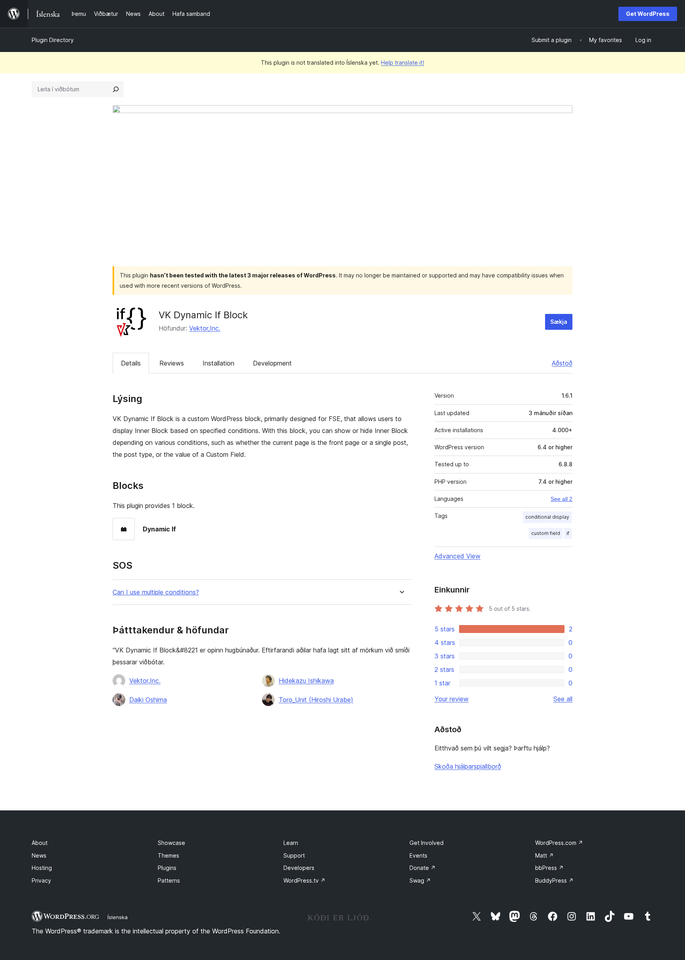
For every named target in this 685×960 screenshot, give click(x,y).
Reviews (171, 363)
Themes (168, 855)
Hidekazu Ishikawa (306, 681)
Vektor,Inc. (204, 328)
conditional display (547, 517)
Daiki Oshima (148, 700)
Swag (420, 880)
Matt (544, 855)
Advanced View (457, 556)
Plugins (167, 867)
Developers (298, 867)
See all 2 (561, 499)
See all (562, 699)
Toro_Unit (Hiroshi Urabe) (316, 700)
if (567, 533)
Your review (451, 699)
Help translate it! (402, 62)
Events (418, 855)
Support (294, 855)
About (40, 842)
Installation (218, 363)
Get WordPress (648, 13)
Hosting (42, 867)
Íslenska (117, 917)
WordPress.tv (304, 880)
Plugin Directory (53, 40)
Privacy (41, 880)
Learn (290, 842)
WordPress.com (559, 842)
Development (272, 363)
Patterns (169, 880)
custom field (545, 533)
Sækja (558, 321)
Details (131, 363)
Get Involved (426, 842)
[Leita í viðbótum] (116, 89)
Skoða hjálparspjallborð (467, 766)
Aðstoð (562, 363)
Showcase (171, 842)
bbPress (549, 867)
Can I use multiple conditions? (156, 592)
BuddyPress (554, 880)
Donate (422, 867)
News (39, 855)
